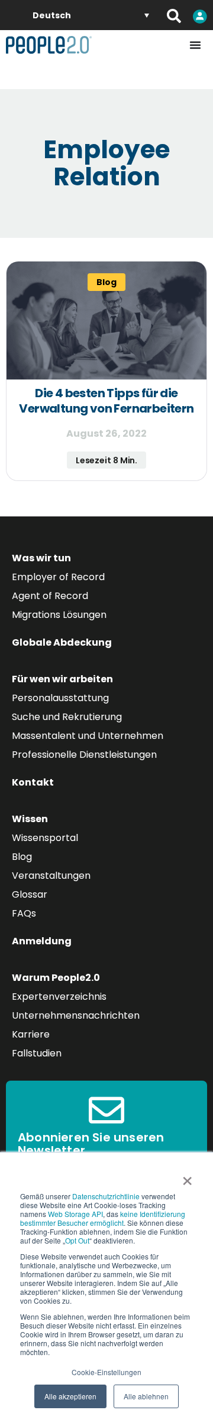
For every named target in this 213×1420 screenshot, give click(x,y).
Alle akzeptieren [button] (70, 1396)
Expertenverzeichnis (59, 996)
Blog (22, 856)
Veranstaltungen (51, 875)
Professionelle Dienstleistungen (84, 754)
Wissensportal (45, 838)
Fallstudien (37, 1053)
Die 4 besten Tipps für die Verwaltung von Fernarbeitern (106, 401)
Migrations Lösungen (59, 614)
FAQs (24, 913)
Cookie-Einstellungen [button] (106, 1372)
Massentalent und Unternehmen (87, 735)
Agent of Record (50, 596)
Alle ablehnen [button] (146, 1396)
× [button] (187, 1177)
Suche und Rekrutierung (67, 717)
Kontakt (33, 782)
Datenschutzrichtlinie (106, 1196)
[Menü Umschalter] (195, 45)
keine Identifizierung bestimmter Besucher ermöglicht (102, 1218)
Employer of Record (58, 577)
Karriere (31, 1034)
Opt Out (77, 1240)
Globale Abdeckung (62, 642)
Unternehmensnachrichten (76, 1015)
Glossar (29, 894)
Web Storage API (75, 1214)
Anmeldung (42, 941)
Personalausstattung (60, 698)
